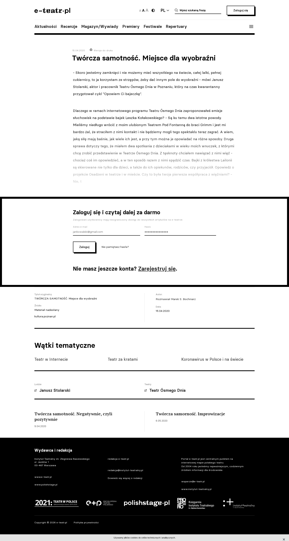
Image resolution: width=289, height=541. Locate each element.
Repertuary (176, 26)
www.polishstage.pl (45, 484)
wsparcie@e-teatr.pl (193, 481)
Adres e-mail (80, 226)
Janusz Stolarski (54, 390)
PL (163, 10)
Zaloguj (84, 247)
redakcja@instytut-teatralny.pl (125, 470)
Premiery (131, 26)
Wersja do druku (103, 50)
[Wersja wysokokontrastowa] (153, 10)
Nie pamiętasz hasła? (115, 247)
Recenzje (69, 26)
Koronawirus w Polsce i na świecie (212, 359)
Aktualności (45, 26)
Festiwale (153, 26)
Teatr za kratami (123, 359)
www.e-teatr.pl (43, 476)
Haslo (147, 226)
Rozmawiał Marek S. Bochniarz (176, 299)
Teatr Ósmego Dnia (167, 390)
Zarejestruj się (157, 268)
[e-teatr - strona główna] (52, 12)
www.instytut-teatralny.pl (196, 489)
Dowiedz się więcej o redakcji (125, 478)
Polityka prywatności (86, 522)
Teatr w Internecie (51, 359)
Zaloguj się (240, 10)
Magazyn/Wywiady (99, 26)
